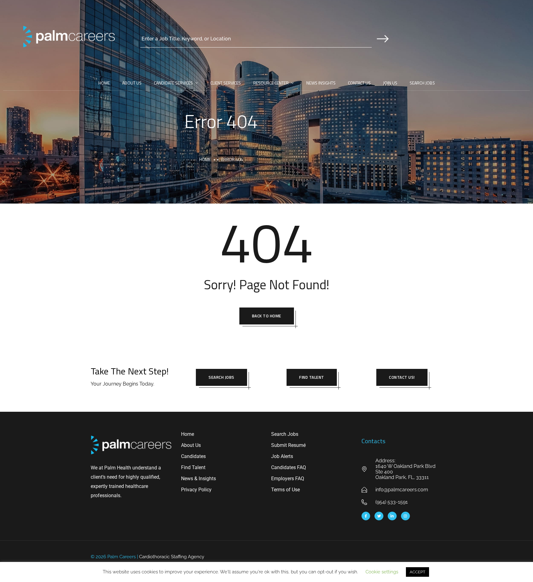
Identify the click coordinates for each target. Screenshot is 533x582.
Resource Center (271, 83)
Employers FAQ (287, 478)
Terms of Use (285, 490)
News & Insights (198, 478)
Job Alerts (282, 456)
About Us (132, 83)
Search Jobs (422, 83)
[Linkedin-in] (392, 516)
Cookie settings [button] (382, 572)
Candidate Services (173, 83)
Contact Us (359, 83)
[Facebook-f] (366, 516)
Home (104, 83)
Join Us (390, 83)
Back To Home (266, 316)
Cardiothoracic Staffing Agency (171, 556)
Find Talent (311, 377)
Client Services (225, 83)
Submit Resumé (288, 445)
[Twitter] (378, 516)
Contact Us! (402, 377)
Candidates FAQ (288, 467)
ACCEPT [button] (417, 572)
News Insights (321, 83)
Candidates (193, 456)
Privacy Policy (196, 490)
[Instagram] (405, 516)
